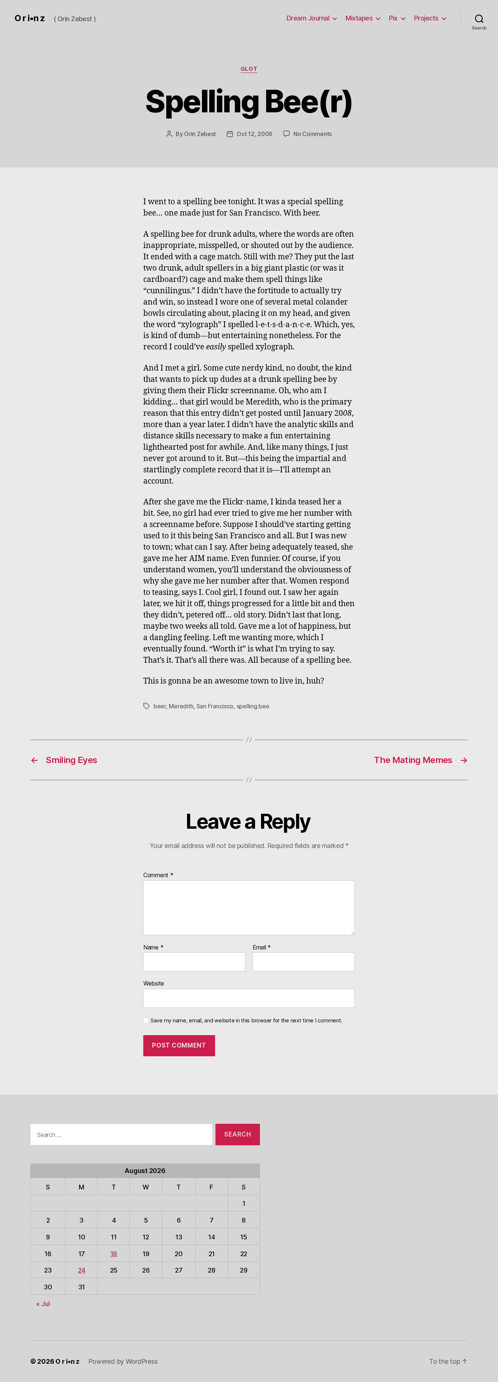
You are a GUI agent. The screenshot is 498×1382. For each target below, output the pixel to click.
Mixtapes (359, 18)
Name (153, 947)
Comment (158, 875)
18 (113, 1254)
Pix (393, 18)
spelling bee (253, 706)
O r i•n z (30, 18)
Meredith (181, 706)
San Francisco (215, 706)
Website (153, 983)
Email (262, 947)
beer (159, 706)
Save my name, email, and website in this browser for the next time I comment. (246, 1020)
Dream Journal (308, 18)
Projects (426, 18)
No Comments (312, 134)
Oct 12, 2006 (254, 134)
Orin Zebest (200, 134)
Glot (249, 69)
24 (81, 1270)
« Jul (43, 1304)
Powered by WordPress (123, 1361)
